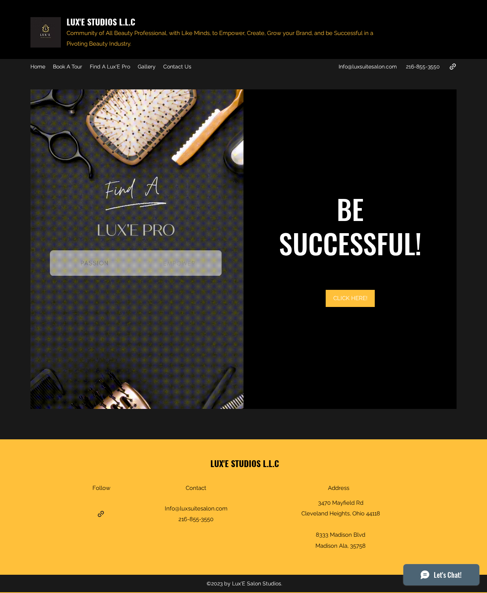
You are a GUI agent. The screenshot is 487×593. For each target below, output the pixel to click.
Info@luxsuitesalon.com (368, 67)
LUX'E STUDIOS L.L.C (101, 22)
